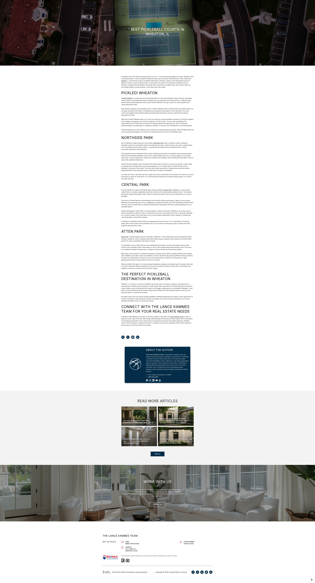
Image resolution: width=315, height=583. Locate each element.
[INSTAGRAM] (197, 572)
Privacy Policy (175, 572)
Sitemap (184, 572)
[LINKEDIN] (202, 572)
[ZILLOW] (210, 572)
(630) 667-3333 (153, 377)
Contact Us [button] (157, 504)
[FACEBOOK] (193, 572)
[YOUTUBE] (206, 572)
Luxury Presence (141, 572)
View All (158, 454)
